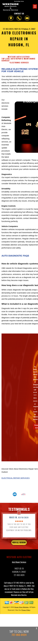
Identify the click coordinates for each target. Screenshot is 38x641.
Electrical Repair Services (16, 478)
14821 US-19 (18, 29)
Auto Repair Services (19, 562)
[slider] (19, 521)
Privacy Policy (25, 610)
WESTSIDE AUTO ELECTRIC (18, 57)
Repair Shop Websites (21, 607)
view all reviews (19, 542)
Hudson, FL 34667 (29, 29)
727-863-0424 (8, 29)
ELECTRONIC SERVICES (19, 63)
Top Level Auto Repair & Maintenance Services (18, 60)
